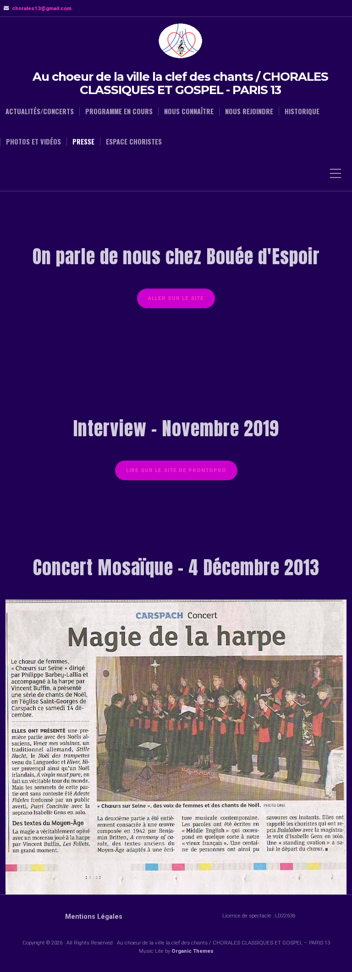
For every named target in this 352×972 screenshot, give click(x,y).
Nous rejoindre (249, 111)
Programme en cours (119, 111)
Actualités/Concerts (40, 111)
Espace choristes (134, 142)
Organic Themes (192, 951)
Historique (302, 111)
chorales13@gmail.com (42, 8)
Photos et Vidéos (33, 142)
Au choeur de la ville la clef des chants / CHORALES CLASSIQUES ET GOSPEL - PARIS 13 (180, 83)
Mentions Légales (93, 917)
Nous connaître (189, 111)
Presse (83, 142)
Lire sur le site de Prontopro (176, 470)
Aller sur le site (176, 298)
